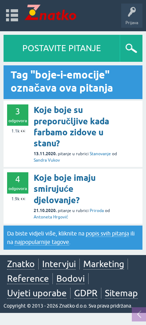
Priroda (97, 210)
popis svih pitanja (107, 233)
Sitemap (121, 293)
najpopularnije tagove (42, 242)
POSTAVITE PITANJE (61, 48)
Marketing (103, 264)
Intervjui (59, 264)
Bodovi (70, 278)
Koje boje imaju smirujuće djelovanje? (65, 189)
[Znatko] (50, 12)
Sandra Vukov (47, 160)
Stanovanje (100, 153)
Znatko (21, 264)
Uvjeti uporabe (37, 293)
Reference (28, 278)
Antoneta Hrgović (51, 217)
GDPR (85, 293)
